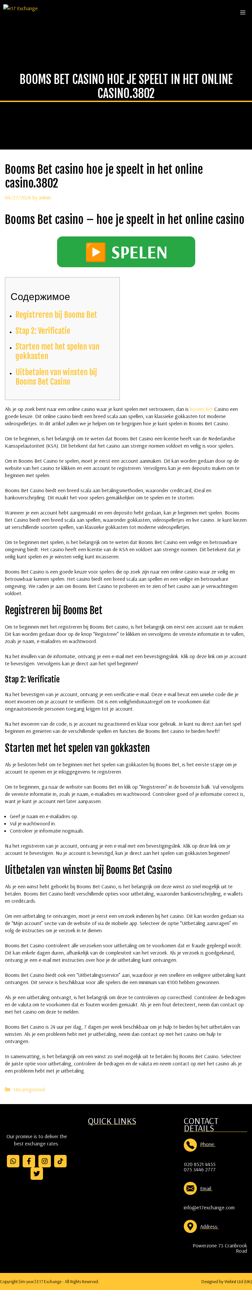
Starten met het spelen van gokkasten (57, 351)
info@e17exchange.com (209, 1207)
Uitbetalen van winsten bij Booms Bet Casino (56, 377)
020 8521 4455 (200, 1164)
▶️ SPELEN (126, 252)
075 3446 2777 (200, 1169)
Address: (209, 1226)
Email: (206, 1188)
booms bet (201, 409)
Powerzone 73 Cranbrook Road (220, 1248)
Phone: (207, 1144)
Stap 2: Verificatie (42, 331)
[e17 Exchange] (20, 12)
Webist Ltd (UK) (238, 1281)
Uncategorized (29, 1089)
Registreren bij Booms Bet (56, 315)
